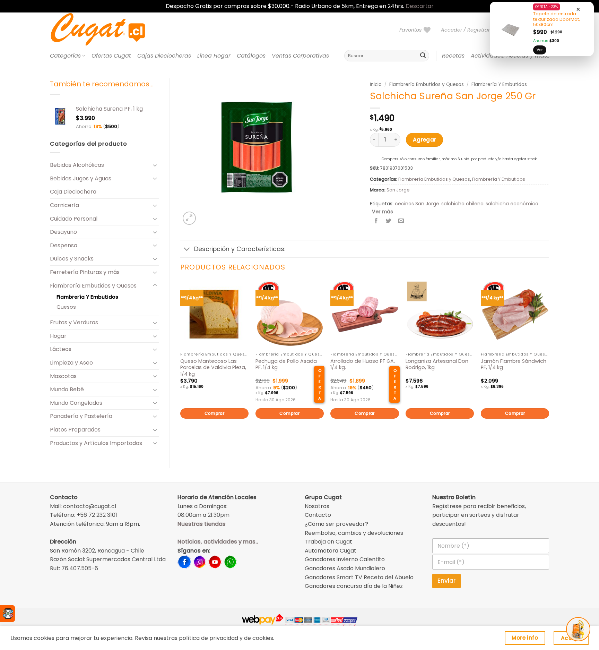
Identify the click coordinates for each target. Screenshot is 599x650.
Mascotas (63, 376)
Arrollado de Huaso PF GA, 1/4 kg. (362, 364)
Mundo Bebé (67, 389)
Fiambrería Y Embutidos (87, 296)
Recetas (453, 56)
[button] (468, 29)
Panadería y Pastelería (81, 416)
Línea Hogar (214, 56)
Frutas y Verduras (74, 322)
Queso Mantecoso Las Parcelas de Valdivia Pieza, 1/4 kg (213, 367)
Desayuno (63, 232)
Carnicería (64, 205)
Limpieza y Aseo (71, 363)
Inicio (376, 84)
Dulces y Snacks (72, 259)
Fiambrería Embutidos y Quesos (93, 286)
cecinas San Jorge (417, 203)
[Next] (549, 361)
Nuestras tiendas (201, 524)
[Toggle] (155, 165)
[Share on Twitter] (388, 221)
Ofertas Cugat (111, 56)
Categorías (65, 56)
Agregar (424, 139)
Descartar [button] (420, 6)
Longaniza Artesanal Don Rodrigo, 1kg (437, 364)
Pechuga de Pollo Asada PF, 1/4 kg (286, 364)
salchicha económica (512, 203)
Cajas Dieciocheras (164, 56)
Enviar (446, 580)
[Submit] (423, 56)
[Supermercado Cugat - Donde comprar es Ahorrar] (106, 29)
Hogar (58, 336)
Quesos (66, 306)
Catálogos (251, 56)
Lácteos (60, 349)
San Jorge (398, 190)
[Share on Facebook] (376, 221)
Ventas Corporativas (300, 56)
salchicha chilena (462, 203)
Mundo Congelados (76, 403)
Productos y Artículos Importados (96, 443)
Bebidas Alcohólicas (77, 165)
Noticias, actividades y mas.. (217, 542)
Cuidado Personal (73, 219)
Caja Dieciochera (73, 192)
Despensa (63, 245)
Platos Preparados (75, 430)
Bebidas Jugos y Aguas (80, 178)
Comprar (215, 413)
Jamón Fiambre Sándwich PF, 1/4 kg (513, 364)
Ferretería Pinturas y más (85, 272)
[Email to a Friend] (401, 221)
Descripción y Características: (239, 249)
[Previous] (180, 361)
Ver (540, 49)
